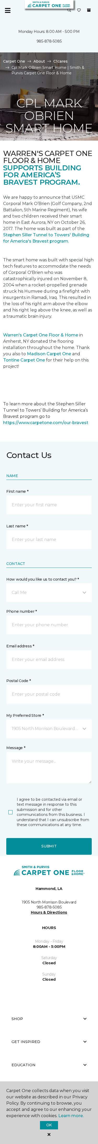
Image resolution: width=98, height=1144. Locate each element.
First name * (17, 491)
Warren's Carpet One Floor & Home (40, 335)
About (39, 61)
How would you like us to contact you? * (42, 579)
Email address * (20, 646)
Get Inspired (25, 1041)
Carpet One (14, 61)
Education (23, 1065)
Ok (49, 1125)
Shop (17, 1018)
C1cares (60, 61)
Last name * (17, 526)
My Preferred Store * (25, 715)
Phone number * (21, 611)
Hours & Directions (49, 912)
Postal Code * (18, 681)
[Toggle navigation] (7, 10)
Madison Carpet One (49, 353)
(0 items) (89, 10)
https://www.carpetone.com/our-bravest (45, 422)
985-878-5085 (49, 41)
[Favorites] (79, 10)
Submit (48, 846)
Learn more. (71, 1115)
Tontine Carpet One (24, 360)
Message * (15, 748)
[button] (69, 10)
